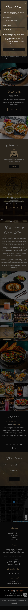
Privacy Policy (15, 38)
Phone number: (7, 25)
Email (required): (7, 17)
